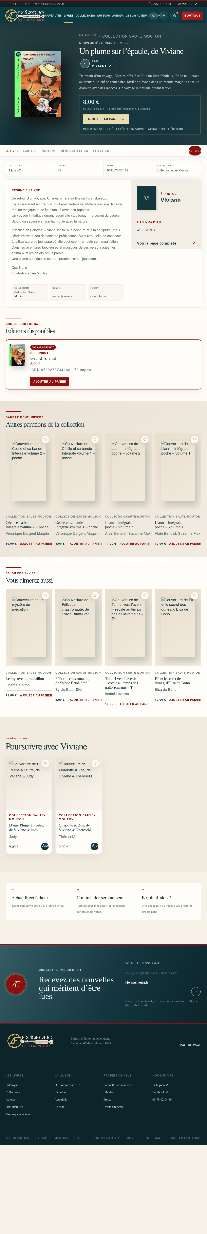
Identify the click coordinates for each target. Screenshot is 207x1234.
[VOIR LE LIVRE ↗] (29, 471)
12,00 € (29, 695)
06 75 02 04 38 (162, 1099)
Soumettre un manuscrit (118, 1085)
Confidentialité (106, 1138)
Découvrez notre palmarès (172, 4)
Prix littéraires (14, 1106)
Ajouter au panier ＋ (106, 119)
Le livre (12, 151)
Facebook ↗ (160, 1092)
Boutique (192, 15)
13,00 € (128, 704)
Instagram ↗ (160, 1085)
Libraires (109, 1092)
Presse (107, 1099)
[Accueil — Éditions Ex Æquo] (25, 15)
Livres (68, 15)
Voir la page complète (166, 243)
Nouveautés (52, 15)
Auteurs (103, 15)
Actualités (61, 1099)
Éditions (48, 151)
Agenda (118, 15)
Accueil (35, 15)
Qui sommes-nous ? (67, 1085)
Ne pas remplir (144, 972)
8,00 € (78, 543)
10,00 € (29, 543)
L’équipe (60, 1092)
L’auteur (30, 151)
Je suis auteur (137, 15)
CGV (130, 1138)
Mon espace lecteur (18, 1114)
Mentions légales (70, 1138)
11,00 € (128, 543)
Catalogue (88, 35)
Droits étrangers (114, 1106)
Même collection (74, 151)
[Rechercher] (153, 16)
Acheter (195, 151)
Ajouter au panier (49, 381)
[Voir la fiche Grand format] (18, 364)
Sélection (101, 151)
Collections (85, 15)
